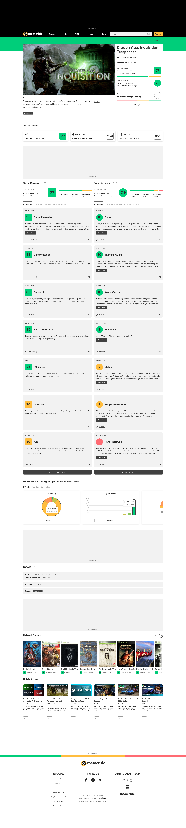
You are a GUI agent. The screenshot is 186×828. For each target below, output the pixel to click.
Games (52, 34)
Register (158, 34)
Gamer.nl (35, 292)
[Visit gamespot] (127, 781)
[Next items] (161, 636)
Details (27, 566)
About (58, 779)
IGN (32, 442)
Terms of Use (58, 801)
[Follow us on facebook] (86, 781)
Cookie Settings (59, 806)
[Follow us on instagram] (93, 781)
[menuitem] (51, 34)
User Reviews (102, 183)
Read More (30, 233)
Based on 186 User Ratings (127, 86)
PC (89, 240)
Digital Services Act (58, 797)
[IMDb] (104, 798)
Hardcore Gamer (39, 329)
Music (92, 34)
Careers (58, 788)
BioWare (157, 40)
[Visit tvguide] (127, 788)
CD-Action (36, 404)
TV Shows (78, 34)
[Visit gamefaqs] (127, 794)
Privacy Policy (58, 792)
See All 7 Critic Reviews (57, 472)
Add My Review (139, 105)
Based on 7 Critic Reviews (126, 73)
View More (49, 520)
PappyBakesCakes (112, 404)
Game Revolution (39, 217)
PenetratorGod (110, 442)
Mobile (106, 367)
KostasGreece (109, 292)
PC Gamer (36, 367)
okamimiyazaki (110, 255)
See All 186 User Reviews (128, 472)
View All (44, 183)
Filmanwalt (107, 329)
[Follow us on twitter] (100, 781)
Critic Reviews (31, 183)
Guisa (104, 217)
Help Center (58, 783)
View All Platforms (129, 57)
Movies (64, 34)
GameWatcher (38, 255)
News (104, 34)
